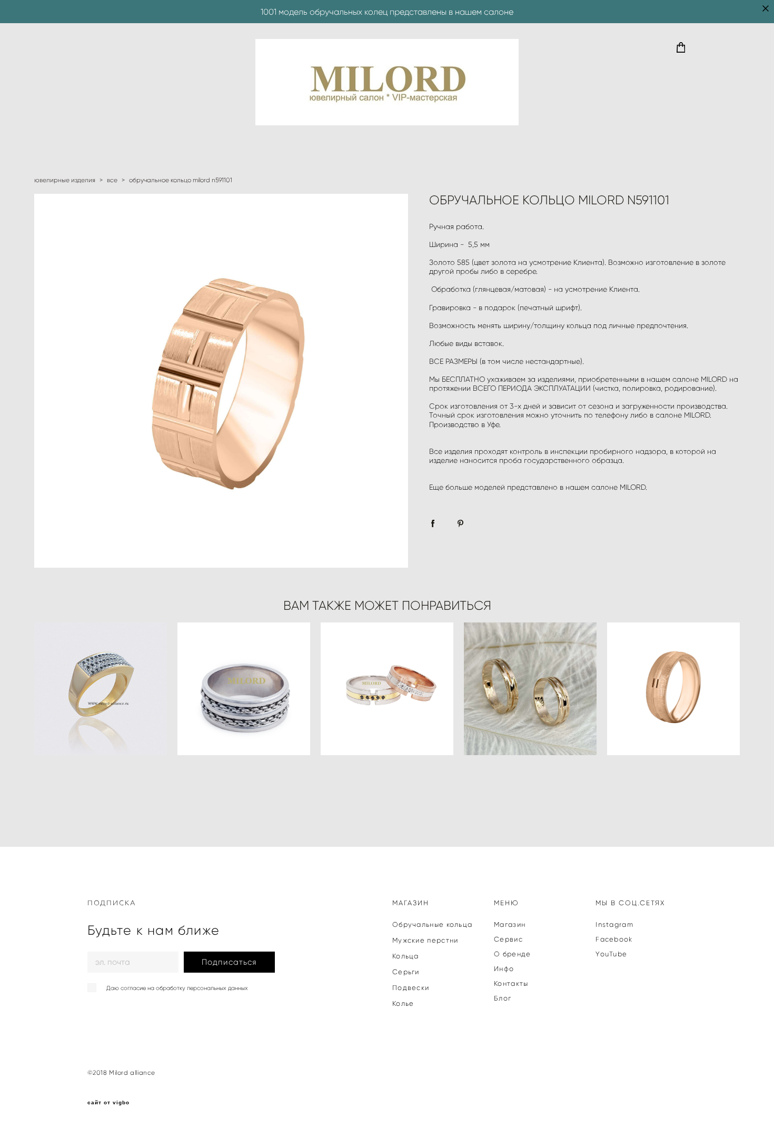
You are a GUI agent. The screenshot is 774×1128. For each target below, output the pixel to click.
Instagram (614, 924)
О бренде (512, 954)
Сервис (508, 939)
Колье (403, 1003)
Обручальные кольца (432, 924)
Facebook (614, 939)
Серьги (406, 972)
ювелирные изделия (64, 180)
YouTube (611, 954)
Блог (502, 998)
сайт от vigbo (108, 1102)
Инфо (504, 969)
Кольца (405, 956)
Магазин (509, 924)
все (112, 180)
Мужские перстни (425, 940)
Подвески (410, 988)
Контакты (511, 983)
